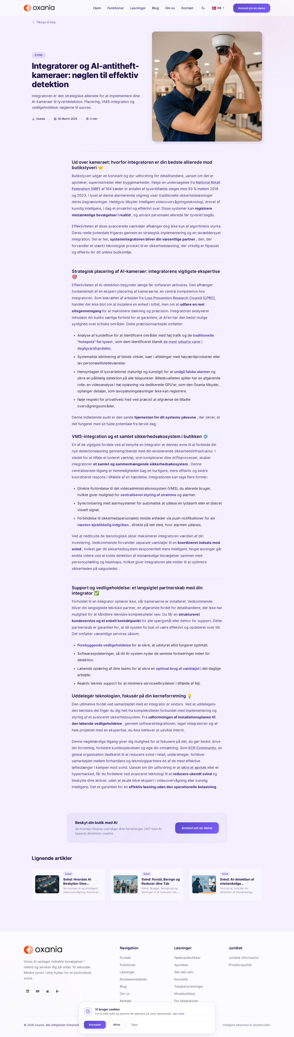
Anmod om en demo (251, 8)
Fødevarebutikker (187, 958)
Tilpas (134, 1024)
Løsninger (138, 8)
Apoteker (181, 965)
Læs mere (178, 1013)
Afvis (116, 1024)
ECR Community (202, 748)
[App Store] (47, 991)
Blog (155, 8)
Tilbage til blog (46, 22)
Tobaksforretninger (188, 986)
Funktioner (115, 8)
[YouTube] (37, 991)
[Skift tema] (203, 8)
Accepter (95, 1024)
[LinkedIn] (27, 991)
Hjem (97, 8)
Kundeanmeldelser (133, 979)
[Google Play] (57, 991)
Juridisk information (244, 958)
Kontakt (187, 8)
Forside (125, 958)
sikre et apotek (193, 767)
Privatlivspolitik (240, 965)
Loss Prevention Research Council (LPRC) (180, 298)
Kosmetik (181, 979)
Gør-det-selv (183, 972)
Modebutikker (184, 994)
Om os (170, 8)
